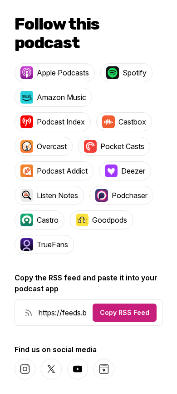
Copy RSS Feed (124, 312)
